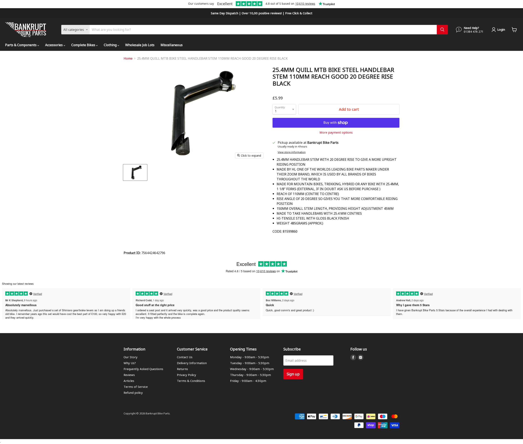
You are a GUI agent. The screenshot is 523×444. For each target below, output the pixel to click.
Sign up (293, 374)
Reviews (129, 375)
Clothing (110, 44)
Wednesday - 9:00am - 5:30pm (252, 369)
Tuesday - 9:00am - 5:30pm (249, 363)
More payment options (336, 132)
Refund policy (133, 392)
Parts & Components (21, 44)
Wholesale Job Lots (139, 44)
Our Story (130, 357)
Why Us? (130, 363)
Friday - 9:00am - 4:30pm (248, 380)
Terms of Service (136, 386)
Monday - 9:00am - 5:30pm (249, 357)
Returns (182, 369)
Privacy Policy (186, 375)
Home (128, 58)
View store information (292, 152)
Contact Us (184, 357)
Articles (129, 380)
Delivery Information (192, 363)
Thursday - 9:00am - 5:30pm (250, 375)
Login (501, 29)
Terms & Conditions (191, 380)
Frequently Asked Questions (143, 369)
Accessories (54, 44)
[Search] (442, 29)
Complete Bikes (83, 44)
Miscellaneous (172, 44)
